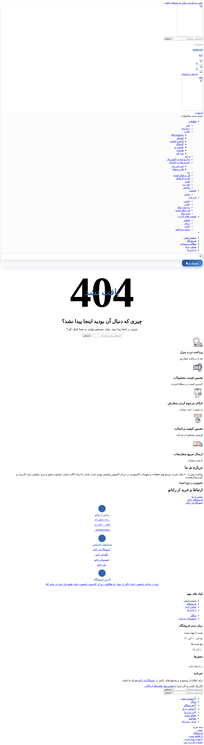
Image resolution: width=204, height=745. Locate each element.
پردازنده (186, 128)
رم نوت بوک (183, 207)
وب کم (180, 153)
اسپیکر (180, 138)
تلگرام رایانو (101, 554)
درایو (187, 156)
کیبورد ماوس (177, 141)
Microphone (177, 135)
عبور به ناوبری (195, 2)
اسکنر (187, 220)
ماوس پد (179, 147)
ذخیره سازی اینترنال (179, 162)
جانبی (187, 131)
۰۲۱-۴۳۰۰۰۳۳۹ (102, 525)
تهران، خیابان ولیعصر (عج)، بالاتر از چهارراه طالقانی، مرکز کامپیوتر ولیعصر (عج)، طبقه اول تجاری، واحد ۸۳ (102, 584)
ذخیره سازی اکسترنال (178, 159)
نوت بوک (185, 213)
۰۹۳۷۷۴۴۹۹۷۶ (102, 530)
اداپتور (187, 201)
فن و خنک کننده (182, 175)
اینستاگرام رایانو (101, 549)
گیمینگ (180, 144)
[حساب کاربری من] (200, 258)
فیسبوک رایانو (101, 559)
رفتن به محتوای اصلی (175, 2)
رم (188, 172)
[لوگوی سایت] (190, 35)
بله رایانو (101, 565)
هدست (180, 150)
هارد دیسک (178, 169)
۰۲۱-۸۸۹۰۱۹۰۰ (102, 519)
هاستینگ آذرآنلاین (153, 686)
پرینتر (187, 223)
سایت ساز (168, 686)
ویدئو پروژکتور (182, 229)
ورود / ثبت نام (189, 721)
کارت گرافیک (183, 178)
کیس (187, 181)
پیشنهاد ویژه (192, 263)
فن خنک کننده (182, 210)
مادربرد (186, 184)
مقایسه (192, 718)
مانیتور (186, 187)
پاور (188, 125)
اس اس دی (177, 166)
